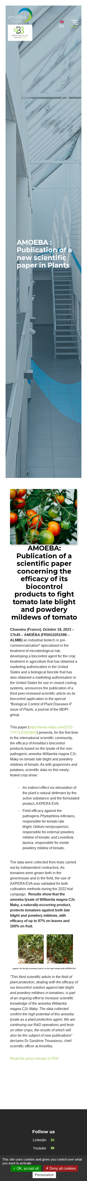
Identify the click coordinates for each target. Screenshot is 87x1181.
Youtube (39, 1148)
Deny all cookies (62, 1168)
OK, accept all (27, 1168)
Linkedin (39, 1140)
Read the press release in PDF (34, 1058)
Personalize (44, 1175)
